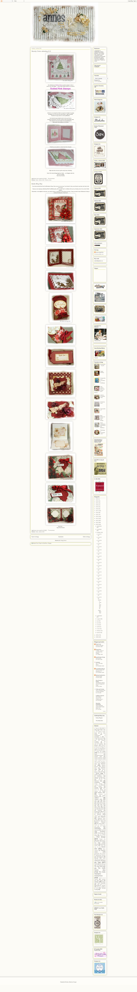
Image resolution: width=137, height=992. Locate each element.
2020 (97, 504)
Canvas (97, 751)
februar (99, 630)
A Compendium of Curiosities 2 (99, 735)
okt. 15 (99, 571)
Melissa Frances (99, 822)
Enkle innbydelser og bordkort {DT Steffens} (102, 425)
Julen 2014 (99, 803)
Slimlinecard (96, 853)
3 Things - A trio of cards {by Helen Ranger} (99, 652)
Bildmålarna (103, 745)
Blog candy (103, 746)
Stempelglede (100, 856)
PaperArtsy (98, 649)
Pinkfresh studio (102, 835)
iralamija (98, 662)
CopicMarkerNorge (100, 668)
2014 (97, 516)
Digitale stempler (97, 761)
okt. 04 (99, 594)
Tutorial (96, 879)
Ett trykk (103, 778)
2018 (97, 508)
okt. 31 (99, 534)
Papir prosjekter (99, 831)
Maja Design (102, 819)
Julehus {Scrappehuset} (102, 396)
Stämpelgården (101, 859)
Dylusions (99, 776)
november (99, 529)
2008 (97, 637)
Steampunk (103, 854)
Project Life (102, 839)
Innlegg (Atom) (63, 540)
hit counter (96, 903)
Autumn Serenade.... (100, 645)
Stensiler (96, 858)
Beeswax (101, 744)
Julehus (102, 796)
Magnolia (103, 816)
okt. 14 (99, 575)
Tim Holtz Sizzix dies (99, 869)
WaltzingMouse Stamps (99, 885)
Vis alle (104, 711)
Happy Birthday (102, 372)
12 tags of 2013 (99, 729)
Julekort (96, 798)
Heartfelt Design (98, 787)
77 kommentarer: (51, 530)
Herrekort (96, 788)
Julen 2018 (97, 806)
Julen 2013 (102, 801)
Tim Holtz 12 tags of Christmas (99, 864)
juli (98, 620)
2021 (97, 503)
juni (98, 622)
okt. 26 (99, 546)
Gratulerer (97, 782)
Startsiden (60, 536)
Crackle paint (98, 756)
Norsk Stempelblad (99, 826)
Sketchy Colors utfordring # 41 (41, 51)
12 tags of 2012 (98, 728)
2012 (97, 520)
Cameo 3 (103, 750)
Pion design (101, 837)
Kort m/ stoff (102, 812)
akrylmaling (100, 739)
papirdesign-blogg (100, 657)
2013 (97, 518)
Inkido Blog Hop (37, 184)
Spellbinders (98, 854)
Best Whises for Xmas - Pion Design (102, 418)
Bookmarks (98, 747)
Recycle (98, 841)
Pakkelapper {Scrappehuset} (102, 432)
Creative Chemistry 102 (99, 759)
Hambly (100, 786)
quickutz (103, 840)
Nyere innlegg (35, 536)
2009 (97, 635)
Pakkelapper (97, 828)
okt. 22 (99, 559)
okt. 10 (99, 584)
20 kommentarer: (51, 178)
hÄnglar (101, 789)
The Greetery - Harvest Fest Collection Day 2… (100, 698)
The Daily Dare (99, 720)
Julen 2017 (100, 805)
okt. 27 (99, 543)
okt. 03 (99, 597)
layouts (99, 814)
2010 (97, 524)
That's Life (98, 644)
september (99, 615)
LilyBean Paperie (100, 695)
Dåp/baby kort (97, 777)
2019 (97, 506)
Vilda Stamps (100, 880)
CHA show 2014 (100, 752)
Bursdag (98, 750)
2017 (97, 510)
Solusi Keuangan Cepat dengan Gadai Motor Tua (100, 707)
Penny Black (96, 834)
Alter (95, 740)
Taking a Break (99, 676)
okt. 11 (99, 581)
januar (98, 632)
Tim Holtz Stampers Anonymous (99, 874)
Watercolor (98, 886)
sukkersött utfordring (99, 860)
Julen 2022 (103, 809)
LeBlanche (96, 815)
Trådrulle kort (101, 877)
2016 (97, 512)
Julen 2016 (102, 804)
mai (98, 624)
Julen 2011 (97, 800)
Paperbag (96, 830)
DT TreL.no (103, 774)
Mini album (99, 823)
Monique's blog (49, 186)
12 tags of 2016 (103, 730)
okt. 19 (99, 562)
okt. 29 (99, 537)
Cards (103, 751)
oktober (99, 532)
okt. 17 (99, 568)
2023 (97, 499)
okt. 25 (99, 549)
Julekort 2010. (42, 180)
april (98, 626)
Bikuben (96, 745)
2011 (97, 522)
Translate (99, 81)
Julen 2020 (100, 807)
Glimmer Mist (98, 781)
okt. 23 (99, 556)
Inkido (37, 180)
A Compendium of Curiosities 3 (99, 738)
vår (103, 884)
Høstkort (96, 791)
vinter (98, 884)
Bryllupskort (102, 748)
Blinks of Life (98, 746)
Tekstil (95, 863)
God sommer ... (99, 658)
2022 (97, 501)
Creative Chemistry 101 (99, 757)
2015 (97, 514)
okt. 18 (99, 565)
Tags (99, 862)
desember (99, 526)
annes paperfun (99, 252)
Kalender (100, 810)
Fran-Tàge (100, 779)
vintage (96, 881)
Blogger (74, 982)
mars (98, 628)
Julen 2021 (96, 809)
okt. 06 (99, 590)
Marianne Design (100, 820)
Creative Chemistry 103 (99, 760)
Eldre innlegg (86, 536)
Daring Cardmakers (100, 675)
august (98, 618)
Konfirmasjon (97, 811)
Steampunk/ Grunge (101, 855)
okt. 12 (99, 578)
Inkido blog (60, 187)
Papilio (102, 830)
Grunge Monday (98, 783)
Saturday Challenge (98, 704)
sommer (103, 853)
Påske (98, 840)
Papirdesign (100, 833)
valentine (103, 879)
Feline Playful (99, 717)
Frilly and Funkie (100, 689)
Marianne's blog (84, 191)
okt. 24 (99, 553)
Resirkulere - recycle (102, 365)
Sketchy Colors (58, 85)
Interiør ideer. (101, 792)
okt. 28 (99, 540)
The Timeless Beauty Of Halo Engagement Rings (100, 684)
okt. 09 (99, 587)
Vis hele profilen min (98, 254)
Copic (95, 754)
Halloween (103, 785)
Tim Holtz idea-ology (99, 866)
